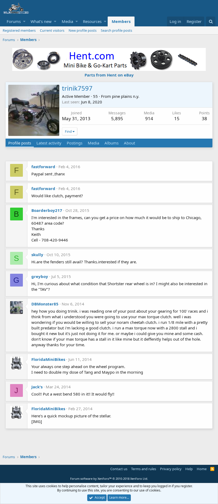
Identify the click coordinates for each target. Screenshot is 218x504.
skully (37, 254)
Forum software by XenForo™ (109, 479)
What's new (41, 21)
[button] (24, 21)
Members (121, 21)
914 (149, 118)
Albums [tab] (111, 143)
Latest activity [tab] (48, 143)
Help (189, 468)
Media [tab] (93, 143)
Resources (92, 21)
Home (202, 468)
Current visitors (52, 30)
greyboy (39, 276)
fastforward (43, 166)
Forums (14, 21)
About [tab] (129, 143)
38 (204, 118)
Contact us (118, 468)
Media (67, 21)
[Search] (210, 21)
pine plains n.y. (125, 96)
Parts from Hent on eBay (109, 75)
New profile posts (83, 30)
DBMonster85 (44, 304)
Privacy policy (171, 468)
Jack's (37, 386)
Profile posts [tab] (19, 143)
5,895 (117, 118)
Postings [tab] (74, 143)
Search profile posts (116, 30)
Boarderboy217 (46, 210)
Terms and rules (143, 468)
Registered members (19, 30)
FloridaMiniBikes (48, 359)
